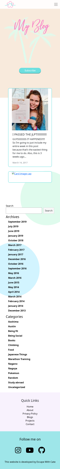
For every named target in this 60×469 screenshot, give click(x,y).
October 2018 (15, 240)
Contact (30, 424)
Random (13, 377)
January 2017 (15, 254)
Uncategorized (16, 387)
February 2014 (16, 301)
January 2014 (15, 306)
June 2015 (13, 282)
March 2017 (14, 245)
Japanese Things (17, 354)
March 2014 (14, 296)
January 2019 (15, 235)
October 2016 (15, 263)
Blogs (30, 417)
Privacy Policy (30, 413)
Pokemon (13, 373)
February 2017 (16, 249)
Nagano (12, 363)
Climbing (13, 345)
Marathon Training (19, 359)
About (30, 410)
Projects (30, 420)
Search (9, 205)
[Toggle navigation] (56, 4)
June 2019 (13, 231)
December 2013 (17, 310)
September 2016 (17, 268)
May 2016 (13, 273)
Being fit (13, 331)
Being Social (15, 335)
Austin (12, 326)
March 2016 (14, 277)
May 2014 (13, 287)
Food (11, 349)
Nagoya (12, 368)
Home (30, 406)
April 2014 (14, 291)
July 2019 (13, 226)
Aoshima (13, 321)
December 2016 (17, 259)
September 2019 (17, 221)
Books (11, 340)
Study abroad (16, 382)
